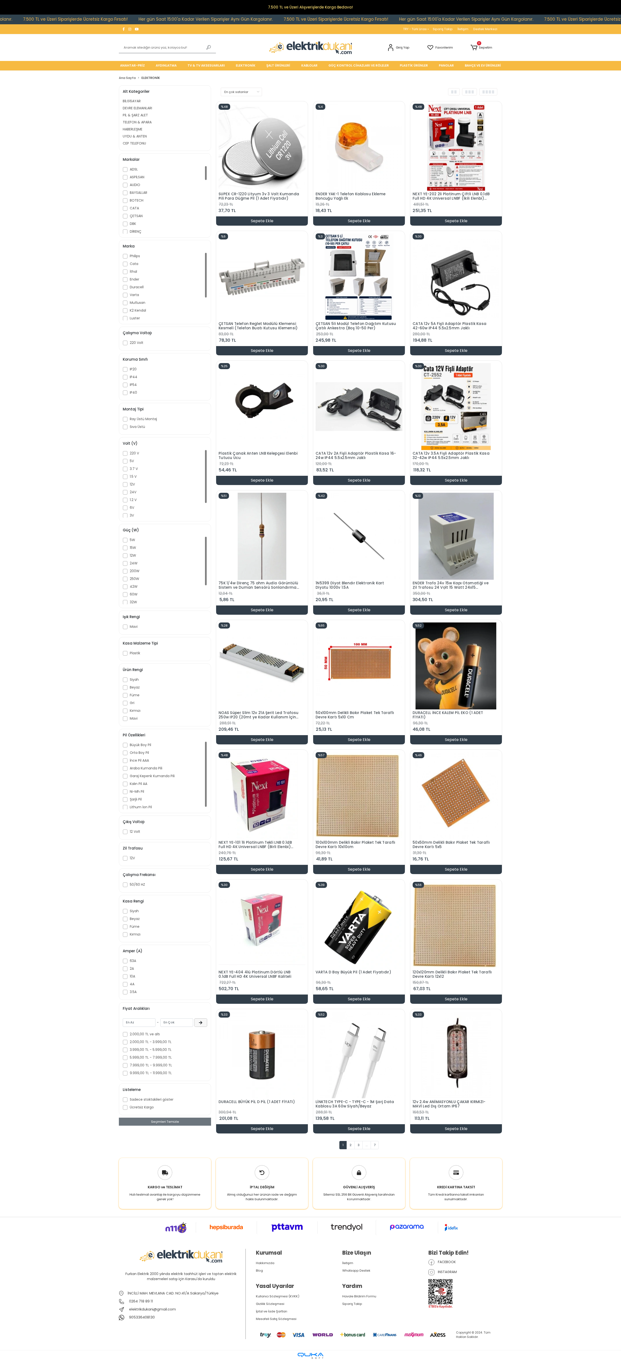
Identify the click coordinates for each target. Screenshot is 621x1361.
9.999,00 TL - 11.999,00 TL (151, 1073)
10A (132, 976)
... (367, 1145)
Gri (132, 702)
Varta (134, 294)
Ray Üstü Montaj (143, 419)
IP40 (133, 392)
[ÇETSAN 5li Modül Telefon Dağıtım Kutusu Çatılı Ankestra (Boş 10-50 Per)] (359, 276)
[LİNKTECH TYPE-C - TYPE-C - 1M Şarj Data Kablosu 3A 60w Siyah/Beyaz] (359, 1054)
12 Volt (135, 831)
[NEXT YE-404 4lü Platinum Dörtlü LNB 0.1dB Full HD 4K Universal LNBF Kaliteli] (262, 925)
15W (133, 547)
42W (134, 586)
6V (132, 507)
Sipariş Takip (443, 29)
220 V (134, 453)
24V (133, 492)
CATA (134, 208)
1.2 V (133, 499)
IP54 (133, 384)
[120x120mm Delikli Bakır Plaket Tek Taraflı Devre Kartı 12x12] (456, 925)
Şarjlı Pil (136, 799)
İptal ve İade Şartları (271, 1311)
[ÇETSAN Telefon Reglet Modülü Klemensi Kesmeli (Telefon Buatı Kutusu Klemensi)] (262, 276)
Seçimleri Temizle (165, 1121)
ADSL (134, 169)
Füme (134, 695)
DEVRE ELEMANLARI (137, 108)
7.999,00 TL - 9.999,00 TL (151, 1065)
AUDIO (135, 184)
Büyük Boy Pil (140, 744)
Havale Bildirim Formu (359, 1296)
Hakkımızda (265, 1263)
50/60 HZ (137, 884)
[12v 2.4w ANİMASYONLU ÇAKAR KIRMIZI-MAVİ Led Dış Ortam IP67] (456, 1054)
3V (132, 515)
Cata (134, 263)
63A (133, 960)
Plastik (135, 653)
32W (133, 602)
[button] (398, 47)
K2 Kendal (138, 310)
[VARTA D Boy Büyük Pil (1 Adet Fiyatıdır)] (359, 925)
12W (133, 555)
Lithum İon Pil (141, 807)
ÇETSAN (136, 215)
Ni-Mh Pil (137, 791)
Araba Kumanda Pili (146, 768)
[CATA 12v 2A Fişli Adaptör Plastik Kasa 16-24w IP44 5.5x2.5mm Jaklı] (359, 406)
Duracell (137, 287)
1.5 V (133, 476)
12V (132, 484)
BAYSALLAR (138, 192)
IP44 (133, 376)
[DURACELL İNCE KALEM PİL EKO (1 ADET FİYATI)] (456, 665)
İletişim (463, 29)
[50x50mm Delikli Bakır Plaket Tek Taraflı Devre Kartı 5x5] (456, 795)
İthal (133, 271)
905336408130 (141, 1317)
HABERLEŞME (132, 129)
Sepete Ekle (262, 221)
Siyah (134, 679)
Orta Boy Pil (139, 752)
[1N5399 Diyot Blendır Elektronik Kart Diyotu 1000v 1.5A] (359, 536)
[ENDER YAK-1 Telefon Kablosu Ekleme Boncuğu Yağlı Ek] (359, 147)
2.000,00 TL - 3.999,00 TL (151, 1041)
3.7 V (134, 468)
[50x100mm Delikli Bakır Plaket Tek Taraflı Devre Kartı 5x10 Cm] (359, 665)
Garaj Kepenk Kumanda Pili (152, 776)
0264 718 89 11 (140, 1301)
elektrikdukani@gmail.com (152, 1309)
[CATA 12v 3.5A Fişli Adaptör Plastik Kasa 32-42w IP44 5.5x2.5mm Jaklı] (456, 406)
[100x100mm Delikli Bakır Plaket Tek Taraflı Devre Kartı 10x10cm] (359, 795)
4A (132, 984)
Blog (259, 1270)
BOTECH (136, 200)
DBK (133, 223)
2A (132, 968)
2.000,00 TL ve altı (145, 1034)
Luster (135, 318)
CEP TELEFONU (134, 143)
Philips (135, 256)
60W (134, 594)
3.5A (133, 991)
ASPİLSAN (137, 177)
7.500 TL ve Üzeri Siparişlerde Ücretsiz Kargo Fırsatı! (222, 19)
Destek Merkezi (485, 29)
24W (134, 563)
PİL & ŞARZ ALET (135, 115)
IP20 (133, 369)
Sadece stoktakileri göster (151, 1099)
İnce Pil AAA (139, 760)
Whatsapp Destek (356, 1270)
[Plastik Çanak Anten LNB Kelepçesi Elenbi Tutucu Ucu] (262, 406)
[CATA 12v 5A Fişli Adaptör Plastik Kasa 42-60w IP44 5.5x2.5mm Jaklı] (456, 276)
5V (132, 461)
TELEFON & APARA (137, 122)
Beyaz (135, 687)
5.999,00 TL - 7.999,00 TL (151, 1057)
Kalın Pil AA (138, 783)
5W (132, 539)
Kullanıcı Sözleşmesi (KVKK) (277, 1296)
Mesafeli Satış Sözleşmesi (276, 1319)
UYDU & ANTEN (135, 136)
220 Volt (136, 342)
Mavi (134, 626)
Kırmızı (135, 710)
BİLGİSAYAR (132, 101)
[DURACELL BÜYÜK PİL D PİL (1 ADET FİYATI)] (262, 1054)
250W (134, 578)
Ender (134, 279)
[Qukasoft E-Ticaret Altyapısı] (310, 1356)
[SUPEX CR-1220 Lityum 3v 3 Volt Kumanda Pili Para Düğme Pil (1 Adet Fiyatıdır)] (262, 147)
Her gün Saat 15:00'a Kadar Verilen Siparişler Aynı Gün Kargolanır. (92, 19)
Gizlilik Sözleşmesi (270, 1303)
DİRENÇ (135, 231)
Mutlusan (137, 302)
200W (134, 571)
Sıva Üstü (137, 426)
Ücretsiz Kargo (142, 1107)
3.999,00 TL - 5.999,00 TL (151, 1049)
